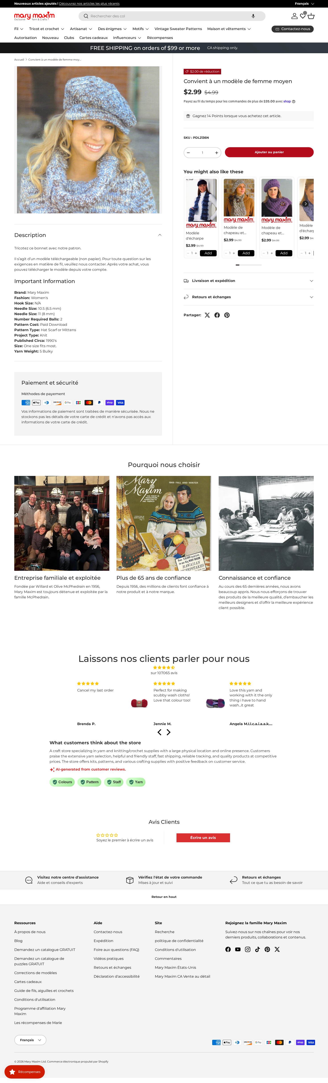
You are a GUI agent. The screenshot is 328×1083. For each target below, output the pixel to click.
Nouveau (50, 38)
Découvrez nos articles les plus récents (89, 4)
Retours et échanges (112, 967)
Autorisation (25, 38)
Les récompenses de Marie (38, 1023)
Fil (16, 29)
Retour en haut (164, 897)
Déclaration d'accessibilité (117, 976)
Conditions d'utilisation (34, 999)
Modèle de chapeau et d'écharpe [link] (234, 230)
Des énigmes (110, 29)
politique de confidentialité (179, 941)
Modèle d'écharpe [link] (195, 236)
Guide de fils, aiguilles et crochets (44, 991)
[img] (164, 667)
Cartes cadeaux (93, 38)
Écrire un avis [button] (203, 838)
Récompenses (160, 38)
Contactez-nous (108, 932)
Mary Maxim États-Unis (175, 967)
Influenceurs (124, 38)
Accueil (19, 59)
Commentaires (168, 959)
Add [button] (208, 253)
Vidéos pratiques (109, 959)
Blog (18, 941)
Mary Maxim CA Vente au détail (182, 976)
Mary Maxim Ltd (35, 1061)
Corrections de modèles (35, 973)
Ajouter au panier (269, 152)
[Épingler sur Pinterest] (227, 315)
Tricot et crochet (44, 29)
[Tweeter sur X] (207, 315)
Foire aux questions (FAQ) (116, 950)
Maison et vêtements (226, 29)
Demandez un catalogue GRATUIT (44, 950)
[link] (201, 204)
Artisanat (78, 29)
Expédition (103, 941)
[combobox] (172, 16)
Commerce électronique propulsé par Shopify (77, 1061)
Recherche (164, 932)
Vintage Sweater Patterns (178, 29)
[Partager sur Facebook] (217, 315)
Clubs (69, 38)
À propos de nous (30, 932)
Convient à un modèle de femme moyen (55, 59)
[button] (253, 16)
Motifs (138, 29)
